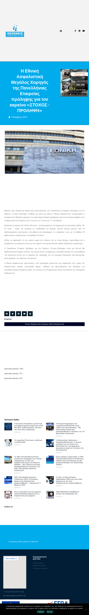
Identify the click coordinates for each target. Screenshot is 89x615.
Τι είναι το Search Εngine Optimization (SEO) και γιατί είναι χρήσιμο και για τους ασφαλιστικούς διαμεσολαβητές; (69, 480)
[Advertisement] (44, 191)
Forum (27, 324)
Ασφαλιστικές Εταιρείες (39, 324)
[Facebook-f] (75, 31)
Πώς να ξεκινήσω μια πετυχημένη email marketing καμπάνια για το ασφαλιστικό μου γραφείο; (27, 494)
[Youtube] (84, 31)
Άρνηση (50, 612)
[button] (61, 31)
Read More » (17, 432)
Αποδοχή (41, 612)
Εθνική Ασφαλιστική (56, 324)
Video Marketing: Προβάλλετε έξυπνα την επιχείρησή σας (67, 493)
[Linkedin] (79, 31)
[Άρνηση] (85, 609)
